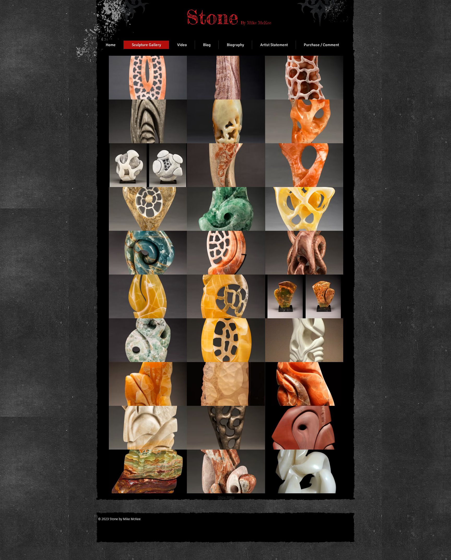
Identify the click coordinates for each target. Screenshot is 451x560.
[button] (148, 77)
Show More (226, 497)
